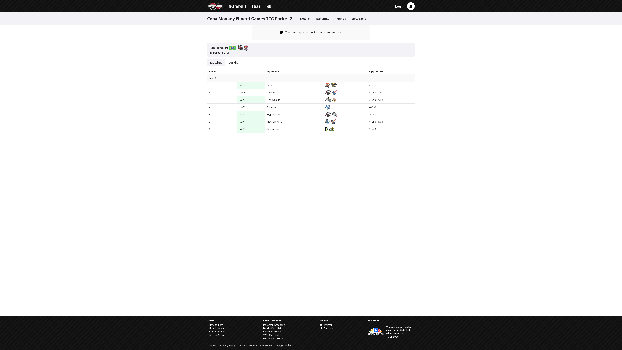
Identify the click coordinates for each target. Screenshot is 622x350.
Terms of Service (247, 345)
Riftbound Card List (273, 338)
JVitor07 (271, 85)
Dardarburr (273, 129)
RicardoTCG (273, 92)
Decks (256, 6)
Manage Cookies (283, 345)
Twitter (327, 324)
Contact (213, 345)
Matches (216, 62)
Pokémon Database (274, 324)
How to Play (216, 324)
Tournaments (237, 6)
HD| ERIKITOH (276, 121)
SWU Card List (271, 335)
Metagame (358, 18)
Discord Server (217, 335)
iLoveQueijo (273, 99)
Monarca (271, 107)
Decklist (234, 62)
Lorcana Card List (272, 331)
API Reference (217, 331)
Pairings (340, 18)
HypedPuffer (274, 114)
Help (268, 6)
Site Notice (266, 345)
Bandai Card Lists (272, 328)
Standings (322, 18)
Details (305, 18)
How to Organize (218, 328)
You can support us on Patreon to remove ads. (313, 32)
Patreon (328, 328)
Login (400, 6)
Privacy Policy (227, 345)
